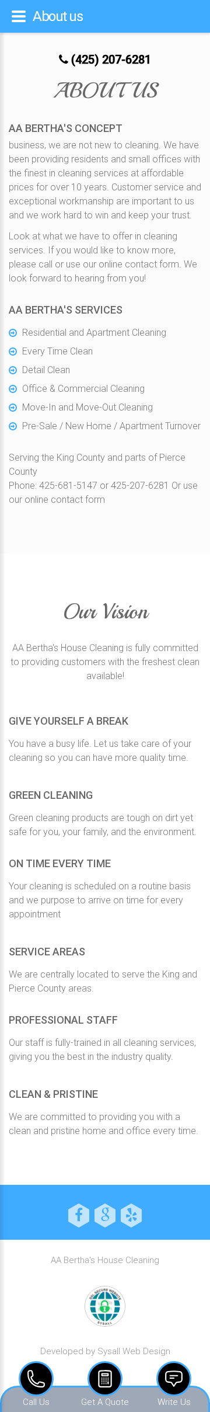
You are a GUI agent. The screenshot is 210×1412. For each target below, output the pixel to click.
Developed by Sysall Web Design (105, 1351)
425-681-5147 (68, 485)
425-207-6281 (140, 485)
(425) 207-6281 (109, 60)
